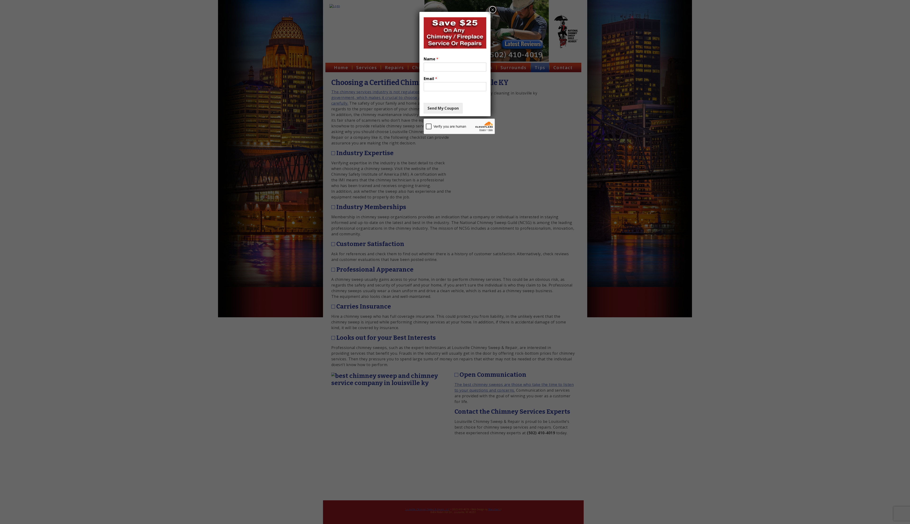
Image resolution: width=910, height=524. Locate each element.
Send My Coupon (443, 108)
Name (431, 59)
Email (430, 78)
